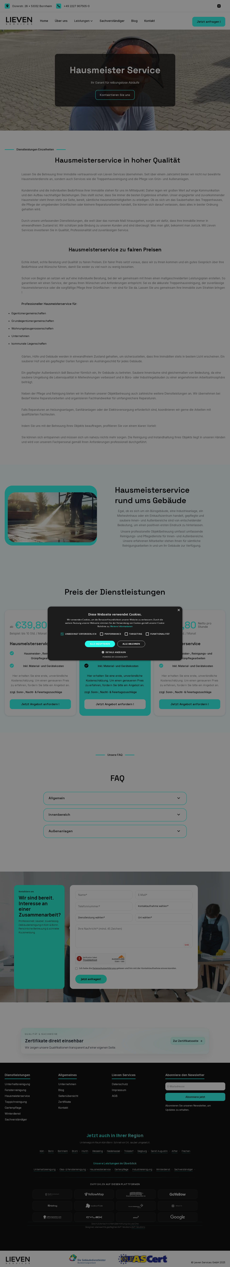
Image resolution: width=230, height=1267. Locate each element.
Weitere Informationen (121, 626)
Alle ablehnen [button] (131, 643)
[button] (115, 652)
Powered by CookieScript (115, 657)
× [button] (178, 610)
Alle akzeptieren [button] (100, 643)
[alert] (115, 633)
